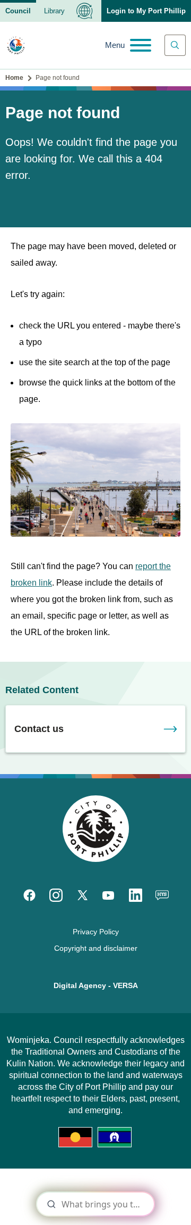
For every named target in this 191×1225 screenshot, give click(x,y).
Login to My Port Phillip (146, 11)
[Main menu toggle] (128, 45)
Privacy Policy (96, 931)
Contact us (39, 729)
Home (14, 77)
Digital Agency (80, 985)
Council (18, 11)
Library (54, 11)
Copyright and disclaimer (95, 948)
